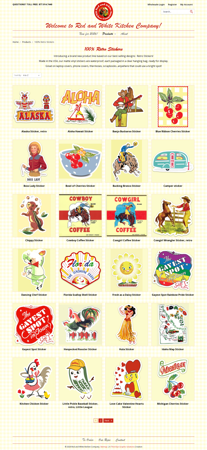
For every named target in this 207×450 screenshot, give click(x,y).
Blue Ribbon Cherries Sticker (173, 131)
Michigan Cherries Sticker (173, 403)
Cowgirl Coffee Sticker (126, 240)
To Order (87, 440)
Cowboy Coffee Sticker (80, 240)
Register (172, 4)
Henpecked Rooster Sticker (80, 349)
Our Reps (104, 440)
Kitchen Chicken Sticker (34, 403)
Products (108, 34)
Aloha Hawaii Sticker (80, 131)
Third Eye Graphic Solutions (122, 446)
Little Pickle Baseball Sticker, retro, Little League (80, 405)
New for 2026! (88, 34)
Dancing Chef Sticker (34, 294)
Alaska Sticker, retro (34, 131)
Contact (120, 440)
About (124, 34)
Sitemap (103, 446)
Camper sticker (173, 186)
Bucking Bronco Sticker (127, 186)
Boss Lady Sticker (34, 186)
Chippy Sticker (34, 240)
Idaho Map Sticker (173, 349)
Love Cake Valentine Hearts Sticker (127, 405)
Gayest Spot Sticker (34, 349)
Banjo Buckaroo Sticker (127, 131)
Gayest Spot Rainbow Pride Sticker (173, 294)
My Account (186, 4)
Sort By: (17, 75)
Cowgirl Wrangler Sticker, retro (173, 240)
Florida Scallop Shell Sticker (80, 294)
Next (107, 420)
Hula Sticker (126, 349)
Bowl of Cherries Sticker (80, 186)
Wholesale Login (156, 4)
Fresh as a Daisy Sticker (126, 294)
